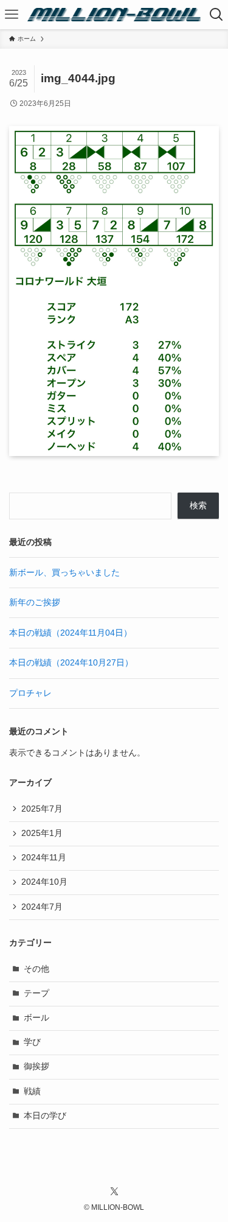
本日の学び (45, 1115)
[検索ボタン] (217, 14)
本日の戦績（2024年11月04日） (70, 632)
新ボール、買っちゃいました (64, 572)
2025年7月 (42, 808)
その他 (36, 969)
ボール (36, 1017)
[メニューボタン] (11, 14)
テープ (36, 993)
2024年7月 (42, 906)
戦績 (32, 1091)
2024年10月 (44, 882)
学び (32, 1042)
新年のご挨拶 (34, 602)
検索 (198, 505)
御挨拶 (36, 1066)
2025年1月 (42, 833)
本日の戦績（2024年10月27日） (71, 662)
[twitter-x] (114, 1191)
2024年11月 (43, 857)
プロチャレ (30, 693)
